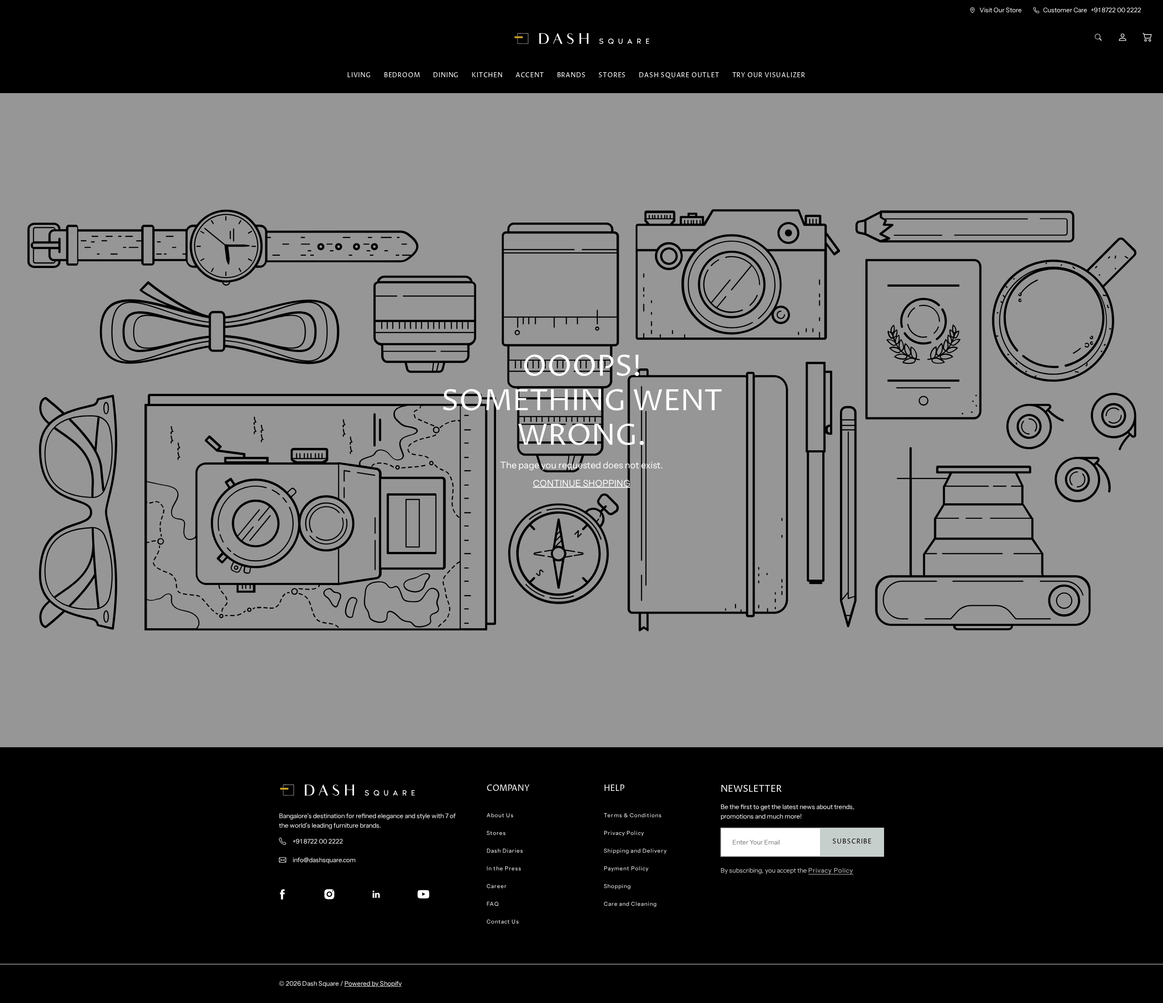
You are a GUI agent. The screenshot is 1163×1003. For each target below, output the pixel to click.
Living (359, 75)
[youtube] (423, 894)
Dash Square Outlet (679, 75)
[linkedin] (376, 894)
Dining (446, 75)
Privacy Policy (624, 832)
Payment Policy (626, 868)
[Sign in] (1123, 37)
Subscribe (852, 841)
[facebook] (282, 894)
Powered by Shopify (373, 983)
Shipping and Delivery (635, 850)
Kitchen (487, 75)
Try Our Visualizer (768, 75)
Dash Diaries (505, 850)
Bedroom (402, 75)
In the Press (504, 868)
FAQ (493, 903)
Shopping (617, 886)
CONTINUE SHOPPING (581, 483)
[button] (1147, 37)
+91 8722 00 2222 (1116, 10)
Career (497, 886)
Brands (571, 75)
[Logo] (581, 38)
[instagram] (329, 894)
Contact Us (503, 921)
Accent (530, 75)
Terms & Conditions (633, 815)
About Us (500, 815)
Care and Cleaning (630, 903)
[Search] (1099, 37)
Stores (612, 75)
